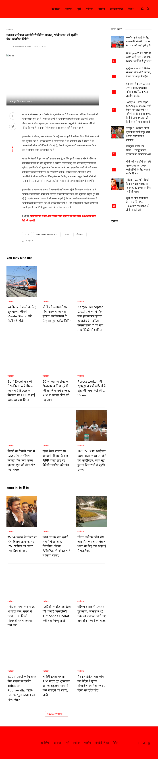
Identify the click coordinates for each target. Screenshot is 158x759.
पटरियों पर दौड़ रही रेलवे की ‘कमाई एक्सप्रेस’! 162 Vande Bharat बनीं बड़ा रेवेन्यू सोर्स (57, 613)
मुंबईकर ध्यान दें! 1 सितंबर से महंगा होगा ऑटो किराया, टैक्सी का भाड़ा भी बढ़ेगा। (138, 72)
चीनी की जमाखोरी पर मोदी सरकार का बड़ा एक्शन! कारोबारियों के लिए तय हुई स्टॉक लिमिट (57, 314)
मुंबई (79, 9)
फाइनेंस (102, 9)
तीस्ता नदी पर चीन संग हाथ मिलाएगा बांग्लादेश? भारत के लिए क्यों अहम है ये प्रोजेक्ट (91, 544)
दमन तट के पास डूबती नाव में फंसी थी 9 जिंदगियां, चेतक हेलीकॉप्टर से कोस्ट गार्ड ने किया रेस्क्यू (56, 546)
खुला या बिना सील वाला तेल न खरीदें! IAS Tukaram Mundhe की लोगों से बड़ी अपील (137, 204)
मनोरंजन (89, 9)
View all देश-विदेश (54, 714)
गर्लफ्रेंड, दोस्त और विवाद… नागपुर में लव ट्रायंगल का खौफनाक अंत (138, 150)
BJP (27, 234)
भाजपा (67, 234)
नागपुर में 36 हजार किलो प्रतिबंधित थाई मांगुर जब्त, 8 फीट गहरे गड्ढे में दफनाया (138, 134)
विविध (130, 9)
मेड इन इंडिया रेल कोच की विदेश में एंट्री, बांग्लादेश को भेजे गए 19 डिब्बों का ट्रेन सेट (91, 683)
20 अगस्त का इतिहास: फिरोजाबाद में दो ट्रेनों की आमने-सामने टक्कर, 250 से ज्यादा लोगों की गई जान (56, 391)
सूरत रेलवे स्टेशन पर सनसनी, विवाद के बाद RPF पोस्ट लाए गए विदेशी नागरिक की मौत (56, 458)
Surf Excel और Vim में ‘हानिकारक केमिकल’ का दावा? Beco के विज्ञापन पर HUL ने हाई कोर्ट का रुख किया (21, 391)
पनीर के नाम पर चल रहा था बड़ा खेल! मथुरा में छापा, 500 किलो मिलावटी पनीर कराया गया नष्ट (21, 616)
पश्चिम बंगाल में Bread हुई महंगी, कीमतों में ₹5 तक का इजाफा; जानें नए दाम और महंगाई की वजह (91, 613)
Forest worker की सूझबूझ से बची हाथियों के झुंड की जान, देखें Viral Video (91, 388)
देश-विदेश (56, 9)
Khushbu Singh (22, 46)
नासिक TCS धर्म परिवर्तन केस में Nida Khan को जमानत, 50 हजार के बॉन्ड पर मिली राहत (138, 185)
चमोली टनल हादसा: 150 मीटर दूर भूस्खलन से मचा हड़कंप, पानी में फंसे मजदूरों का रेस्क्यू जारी (56, 686)
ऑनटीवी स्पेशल (116, 9)
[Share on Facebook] (12, 116)
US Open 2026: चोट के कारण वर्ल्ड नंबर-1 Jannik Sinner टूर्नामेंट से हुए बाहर (138, 57)
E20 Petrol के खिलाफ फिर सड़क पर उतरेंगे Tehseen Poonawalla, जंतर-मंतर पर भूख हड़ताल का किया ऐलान (22, 688)
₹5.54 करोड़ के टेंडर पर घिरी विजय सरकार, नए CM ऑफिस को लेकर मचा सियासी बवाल (22, 544)
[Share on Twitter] (12, 127)
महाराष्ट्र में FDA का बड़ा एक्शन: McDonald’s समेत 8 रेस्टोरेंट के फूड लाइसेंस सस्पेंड (138, 89)
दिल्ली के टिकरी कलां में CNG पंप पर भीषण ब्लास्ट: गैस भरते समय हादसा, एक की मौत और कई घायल (21, 460)
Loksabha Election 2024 (47, 234)
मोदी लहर (80, 234)
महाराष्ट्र (68, 9)
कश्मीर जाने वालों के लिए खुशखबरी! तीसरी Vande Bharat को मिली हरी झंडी (22, 314)
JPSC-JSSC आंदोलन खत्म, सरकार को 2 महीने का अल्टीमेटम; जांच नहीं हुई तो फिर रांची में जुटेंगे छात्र (91, 460)
